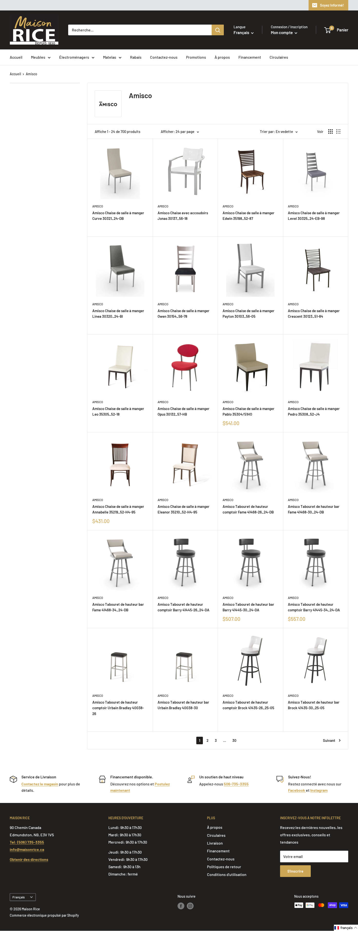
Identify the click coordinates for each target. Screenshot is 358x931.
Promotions (196, 57)
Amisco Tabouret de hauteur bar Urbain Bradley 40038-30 (183, 705)
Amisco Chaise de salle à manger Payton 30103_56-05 (248, 313)
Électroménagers (74, 57)
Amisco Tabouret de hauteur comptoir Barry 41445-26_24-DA (183, 607)
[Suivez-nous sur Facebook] (181, 905)
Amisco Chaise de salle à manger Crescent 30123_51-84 (314, 313)
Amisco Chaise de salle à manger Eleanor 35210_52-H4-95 (183, 509)
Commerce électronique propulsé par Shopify (44, 915)
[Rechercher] (218, 30)
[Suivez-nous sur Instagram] (190, 905)
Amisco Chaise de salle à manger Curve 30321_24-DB (118, 216)
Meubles (38, 57)
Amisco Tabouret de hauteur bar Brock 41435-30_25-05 (313, 705)
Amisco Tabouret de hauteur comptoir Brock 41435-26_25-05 (248, 705)
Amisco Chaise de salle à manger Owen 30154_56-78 (183, 313)
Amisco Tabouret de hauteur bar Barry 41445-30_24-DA (248, 607)
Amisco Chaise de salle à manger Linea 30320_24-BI (118, 313)
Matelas (109, 57)
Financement (249, 57)
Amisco (31, 74)
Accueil (16, 57)
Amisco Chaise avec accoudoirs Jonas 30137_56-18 (183, 216)
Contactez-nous (164, 57)
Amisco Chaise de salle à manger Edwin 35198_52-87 (248, 216)
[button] (346, 928)
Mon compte (282, 32)
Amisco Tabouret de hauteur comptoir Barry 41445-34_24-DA (314, 607)
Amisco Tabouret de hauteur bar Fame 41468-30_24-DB (313, 509)
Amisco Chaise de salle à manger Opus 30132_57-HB (183, 411)
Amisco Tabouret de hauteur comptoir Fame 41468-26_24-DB (248, 509)
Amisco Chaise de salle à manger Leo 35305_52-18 (118, 411)
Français (18, 897)
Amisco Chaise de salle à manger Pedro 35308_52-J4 (314, 411)
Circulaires (279, 57)
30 (234, 740)
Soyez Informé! (332, 5)
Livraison (215, 843)
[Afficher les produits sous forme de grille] (330, 131)
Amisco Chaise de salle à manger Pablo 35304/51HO (248, 411)
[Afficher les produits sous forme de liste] (338, 131)
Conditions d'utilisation (226, 874)
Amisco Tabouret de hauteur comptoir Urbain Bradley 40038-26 (118, 708)
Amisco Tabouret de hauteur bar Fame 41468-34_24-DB (118, 607)
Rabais (135, 57)
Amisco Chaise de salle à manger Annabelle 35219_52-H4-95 (118, 509)
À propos (222, 57)
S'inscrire (295, 871)
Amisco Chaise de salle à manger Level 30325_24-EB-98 (314, 216)
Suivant (329, 740)
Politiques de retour (224, 866)
